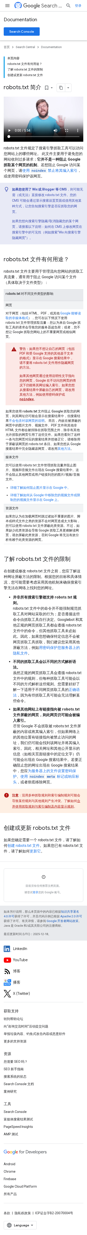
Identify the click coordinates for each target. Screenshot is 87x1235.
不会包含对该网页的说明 (27, 420)
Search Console (21, 31)
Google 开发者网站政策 (62, 921)
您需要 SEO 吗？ (16, 1061)
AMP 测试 (11, 1134)
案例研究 (10, 1091)
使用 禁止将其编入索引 (49, 170)
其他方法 (64, 448)
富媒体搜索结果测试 (18, 1119)
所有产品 (10, 1194)
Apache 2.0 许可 (71, 916)
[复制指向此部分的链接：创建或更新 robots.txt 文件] (75, 828)
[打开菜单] (7, 5)
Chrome (10, 1171)
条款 (7, 1213)
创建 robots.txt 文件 (23, 845)
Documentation (20, 20)
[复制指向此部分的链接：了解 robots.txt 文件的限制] (75, 559)
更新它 (35, 851)
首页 (7, 47)
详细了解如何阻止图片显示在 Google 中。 (40, 487)
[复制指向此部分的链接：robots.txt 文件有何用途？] (73, 260)
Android (9, 1164)
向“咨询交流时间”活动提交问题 (26, 1026)
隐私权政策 (23, 1213)
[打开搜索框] (68, 5)
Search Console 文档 (19, 1084)
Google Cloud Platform (20, 1186)
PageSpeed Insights (18, 1127)
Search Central (51, 6)
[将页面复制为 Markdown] (61, 88)
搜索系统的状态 (15, 1076)
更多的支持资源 (15, 1041)
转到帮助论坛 (13, 1019)
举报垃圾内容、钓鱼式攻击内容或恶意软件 (34, 1034)
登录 (35, 892)
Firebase (10, 1179)
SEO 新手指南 (14, 1069)
